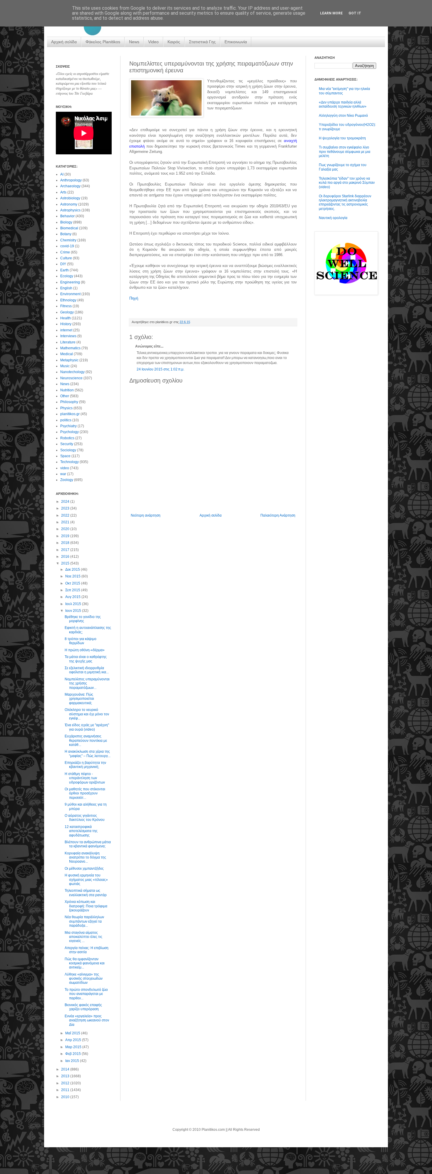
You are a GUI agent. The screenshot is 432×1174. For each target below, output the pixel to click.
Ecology (66, 276)
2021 (65, 522)
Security (66, 444)
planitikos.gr (70, 414)
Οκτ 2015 (73, 583)
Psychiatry (68, 426)
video (64, 468)
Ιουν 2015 (73, 611)
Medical (66, 354)
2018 (65, 543)
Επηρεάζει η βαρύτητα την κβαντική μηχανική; (85, 765)
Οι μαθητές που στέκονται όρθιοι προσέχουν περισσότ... (85, 793)
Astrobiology (70, 198)
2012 (65, 1083)
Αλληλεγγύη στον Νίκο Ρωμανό (343, 115)
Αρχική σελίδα (64, 41)
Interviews (68, 336)
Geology (67, 312)
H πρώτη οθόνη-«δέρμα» (85, 650)
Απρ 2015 (73, 1040)
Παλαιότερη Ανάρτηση (277, 515)
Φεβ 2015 (73, 1054)
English (66, 288)
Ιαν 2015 (72, 1061)
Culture (66, 258)
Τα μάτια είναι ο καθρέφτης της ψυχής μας (86, 659)
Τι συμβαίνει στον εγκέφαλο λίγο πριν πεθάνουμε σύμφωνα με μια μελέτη (344, 151)
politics (65, 420)
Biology (66, 222)
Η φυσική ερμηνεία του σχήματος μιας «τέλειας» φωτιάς (86, 879)
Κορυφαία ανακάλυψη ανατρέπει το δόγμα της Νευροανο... (85, 857)
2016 (65, 557)
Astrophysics (70, 210)
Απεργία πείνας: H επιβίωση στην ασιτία (86, 950)
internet (66, 330)
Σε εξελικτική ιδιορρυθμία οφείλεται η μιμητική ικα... (87, 670)
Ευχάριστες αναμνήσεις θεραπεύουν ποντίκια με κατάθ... (86, 740)
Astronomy (68, 204)
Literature (68, 342)
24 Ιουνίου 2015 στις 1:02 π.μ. (160, 369)
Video (153, 41)
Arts (63, 192)
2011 (65, 1090)
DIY (63, 264)
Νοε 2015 (73, 576)
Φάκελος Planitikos (103, 41)
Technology (69, 462)
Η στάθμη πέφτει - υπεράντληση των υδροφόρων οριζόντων (85, 778)
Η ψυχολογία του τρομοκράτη (342, 138)
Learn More (331, 13)
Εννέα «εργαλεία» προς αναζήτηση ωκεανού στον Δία (87, 1020)
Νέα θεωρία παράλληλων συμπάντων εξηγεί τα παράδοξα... (84, 921)
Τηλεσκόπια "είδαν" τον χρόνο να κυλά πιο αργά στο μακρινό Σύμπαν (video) (347, 182)
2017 (65, 550)
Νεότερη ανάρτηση (145, 515)
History (65, 324)
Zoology (66, 480)
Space (65, 456)
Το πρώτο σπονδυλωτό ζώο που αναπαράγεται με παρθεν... (86, 994)
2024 (65, 502)
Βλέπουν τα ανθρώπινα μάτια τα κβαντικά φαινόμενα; (88, 844)
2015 (65, 563)
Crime (65, 252)
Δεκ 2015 (73, 569)
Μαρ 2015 (73, 1047)
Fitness (66, 306)
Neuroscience (71, 378)
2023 (65, 508)
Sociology (68, 450)
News (134, 41)
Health (65, 318)
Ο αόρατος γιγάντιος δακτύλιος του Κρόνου (85, 818)
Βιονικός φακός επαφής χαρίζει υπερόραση (83, 1007)
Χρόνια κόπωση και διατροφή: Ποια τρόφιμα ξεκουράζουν (86, 906)
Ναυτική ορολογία (333, 218)
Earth (64, 270)
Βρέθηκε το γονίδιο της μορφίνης (83, 619)
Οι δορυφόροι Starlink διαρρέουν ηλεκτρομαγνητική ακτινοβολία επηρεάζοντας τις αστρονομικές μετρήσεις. (345, 202)
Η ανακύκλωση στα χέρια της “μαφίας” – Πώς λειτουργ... (87, 753)
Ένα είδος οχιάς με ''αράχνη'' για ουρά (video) (87, 727)
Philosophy (69, 402)
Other (64, 396)
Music (65, 366)
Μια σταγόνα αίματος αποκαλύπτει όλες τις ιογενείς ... (83, 937)
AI (61, 174)
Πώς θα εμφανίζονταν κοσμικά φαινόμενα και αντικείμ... (85, 963)
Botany (65, 234)
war (63, 474)
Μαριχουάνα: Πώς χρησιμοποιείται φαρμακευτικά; (79, 698)
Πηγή (133, 298)
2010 (65, 1097)
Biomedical (69, 228)
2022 (65, 515)
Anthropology (71, 180)
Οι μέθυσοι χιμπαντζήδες (84, 868)
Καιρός (174, 41)
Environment (70, 294)
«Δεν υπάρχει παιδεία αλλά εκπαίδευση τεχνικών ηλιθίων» (342, 104)
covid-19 (67, 246)
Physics (66, 408)
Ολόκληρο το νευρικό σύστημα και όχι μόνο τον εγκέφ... (87, 714)
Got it (355, 13)
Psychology (69, 432)
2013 (65, 1076)
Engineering (70, 282)
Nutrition (67, 390)
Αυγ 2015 (73, 597)
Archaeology (70, 186)
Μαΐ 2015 (73, 1033)
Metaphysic (69, 360)
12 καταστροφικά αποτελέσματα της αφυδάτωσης (81, 831)
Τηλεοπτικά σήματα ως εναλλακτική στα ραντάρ (86, 893)
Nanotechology (72, 372)
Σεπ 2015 (73, 590)
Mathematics (70, 348)
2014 (65, 1069)
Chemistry (68, 240)
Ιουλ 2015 (73, 604)
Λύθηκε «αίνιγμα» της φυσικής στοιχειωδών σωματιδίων (84, 978)
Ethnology (68, 300)
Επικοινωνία (236, 41)
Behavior (67, 216)
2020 (65, 529)
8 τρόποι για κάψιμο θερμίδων (80, 641)
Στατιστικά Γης (202, 41)
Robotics (67, 438)
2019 (65, 536)
